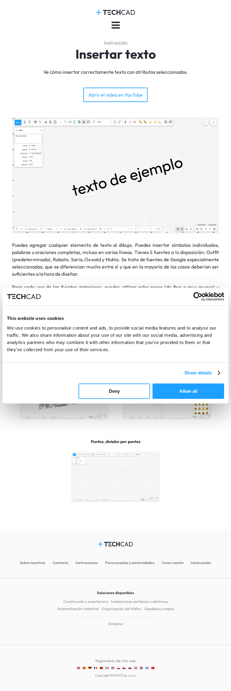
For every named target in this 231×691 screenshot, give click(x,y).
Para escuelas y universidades (130, 562)
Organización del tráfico (121, 608)
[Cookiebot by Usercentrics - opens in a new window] (197, 296)
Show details (198, 372)
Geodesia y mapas (159, 608)
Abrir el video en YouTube (115, 95)
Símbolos (115, 623)
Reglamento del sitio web (115, 660)
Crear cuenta (172, 562)
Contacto (60, 562)
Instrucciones (86, 562)
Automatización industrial (78, 608)
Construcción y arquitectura (85, 601)
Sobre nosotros (32, 562)
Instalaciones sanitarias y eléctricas (139, 601)
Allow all (188, 391)
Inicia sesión (201, 562)
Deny (114, 391)
